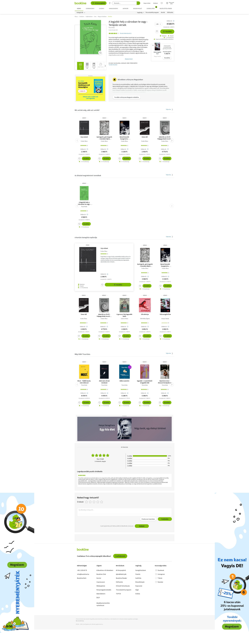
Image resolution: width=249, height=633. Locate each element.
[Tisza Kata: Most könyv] (84, 372)
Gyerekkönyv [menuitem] (90, 8)
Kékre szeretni (124, 381)
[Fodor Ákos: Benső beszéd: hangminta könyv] (124, 128)
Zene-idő (145, 137)
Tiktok (160, 578)
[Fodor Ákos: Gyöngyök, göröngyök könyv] (104, 128)
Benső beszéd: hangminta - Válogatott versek (124, 138)
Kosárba (169, 31)
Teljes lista (168, 109)
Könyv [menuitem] (79, 8)
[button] (105, 66)
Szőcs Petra (124, 318)
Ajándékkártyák (121, 574)
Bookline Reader (121, 578)
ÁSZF (98, 598)
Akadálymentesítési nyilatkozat (103, 604)
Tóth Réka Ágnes (145, 318)
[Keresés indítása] (138, 3)
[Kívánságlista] (162, 3)
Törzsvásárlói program (152, 12)
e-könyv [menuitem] (101, 8)
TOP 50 (118, 594)
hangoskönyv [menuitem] (113, 8)
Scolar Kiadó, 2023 (113, 30)
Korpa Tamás (165, 318)
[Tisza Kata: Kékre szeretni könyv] (124, 372)
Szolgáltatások (140, 570)
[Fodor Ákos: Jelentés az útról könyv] (165, 128)
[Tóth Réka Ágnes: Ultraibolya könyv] (145, 305)
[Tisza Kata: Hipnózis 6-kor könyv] (164, 372)
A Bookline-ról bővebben (104, 570)
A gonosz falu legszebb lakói (124, 315)
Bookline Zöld (101, 574)
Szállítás (138, 578)
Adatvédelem (100, 594)
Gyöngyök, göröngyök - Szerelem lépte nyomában (104, 138)
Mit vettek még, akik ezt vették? (87, 110)
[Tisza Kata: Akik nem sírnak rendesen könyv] (104, 372)
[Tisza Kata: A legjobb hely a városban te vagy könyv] (90, 37)
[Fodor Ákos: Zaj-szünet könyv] (84, 128)
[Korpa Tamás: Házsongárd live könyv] (165, 305)
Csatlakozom (120, 556)
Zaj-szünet (84, 137)
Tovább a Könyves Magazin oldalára (126, 97)
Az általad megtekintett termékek (88, 175)
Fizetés (137, 574)
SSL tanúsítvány (80, 621)
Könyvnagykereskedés (103, 590)
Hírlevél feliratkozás (123, 586)
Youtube (160, 582)
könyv (84, 118)
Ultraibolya (145, 314)
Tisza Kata (84, 206)
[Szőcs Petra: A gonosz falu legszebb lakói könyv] (124, 305)
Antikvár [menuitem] (125, 8)
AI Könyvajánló (100, 3)
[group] (80, 66)
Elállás (137, 594)
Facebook (161, 570)
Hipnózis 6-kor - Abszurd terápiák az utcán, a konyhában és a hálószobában (165, 382)
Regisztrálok (147, 3)
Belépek (155, 3)
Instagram (161, 574)
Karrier (98, 578)
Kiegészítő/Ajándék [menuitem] (166, 8)
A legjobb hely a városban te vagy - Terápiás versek (84, 203)
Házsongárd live (165, 314)
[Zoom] (100, 53)
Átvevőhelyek (139, 582)
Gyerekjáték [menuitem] (152, 7)
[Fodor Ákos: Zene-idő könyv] (144, 128)
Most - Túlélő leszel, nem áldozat (84, 382)
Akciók (163, 12)
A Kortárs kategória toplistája (86, 237)
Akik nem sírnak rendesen (104, 382)
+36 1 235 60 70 (82, 570)
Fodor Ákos (84, 141)
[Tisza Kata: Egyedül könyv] (144, 372)
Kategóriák (80, 12)
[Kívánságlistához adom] (157, 31)
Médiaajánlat (100, 586)
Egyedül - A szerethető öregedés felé (144, 382)
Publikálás (164, 519)
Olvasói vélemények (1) (125, 33)
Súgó (137, 590)
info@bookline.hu (83, 574)
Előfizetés (170, 12)
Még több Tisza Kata (82, 354)
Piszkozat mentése (148, 519)
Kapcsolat (138, 586)
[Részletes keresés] (110, 3)
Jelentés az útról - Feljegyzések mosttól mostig (164, 138)
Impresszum (100, 582)
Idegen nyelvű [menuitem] (137, 8)
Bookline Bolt (81, 578)
